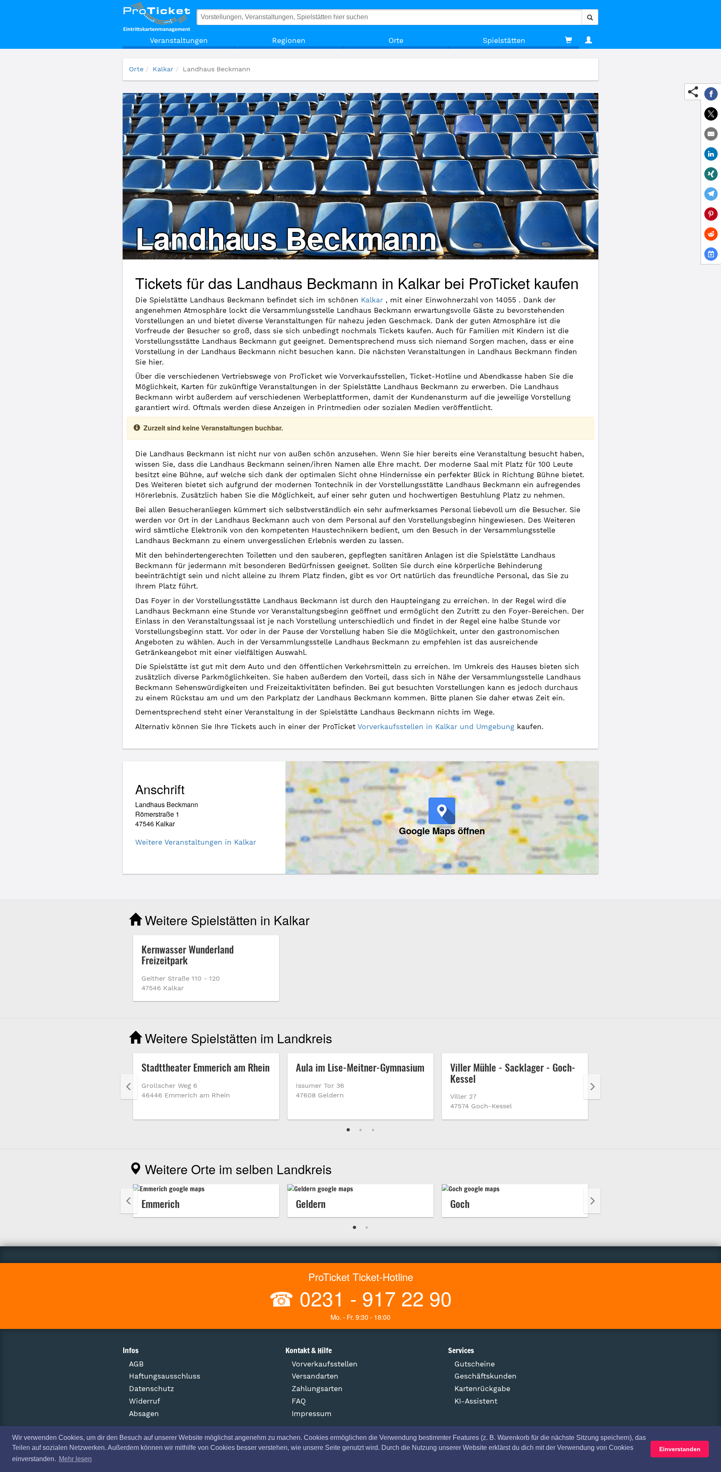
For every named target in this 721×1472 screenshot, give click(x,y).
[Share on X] (711, 114)
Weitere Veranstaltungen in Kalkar (195, 842)
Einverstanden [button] (680, 1449)
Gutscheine (474, 1364)
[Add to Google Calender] (711, 254)
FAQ (299, 1401)
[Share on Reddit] (711, 234)
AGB (136, 1364)
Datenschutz (151, 1388)
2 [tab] (360, 1130)
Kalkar (163, 69)
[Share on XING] (711, 174)
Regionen (288, 40)
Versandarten (315, 1376)
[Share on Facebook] (711, 94)
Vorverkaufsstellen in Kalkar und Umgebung (436, 726)
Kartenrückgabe (482, 1388)
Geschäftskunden (485, 1376)
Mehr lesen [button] (75, 1458)
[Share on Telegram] (711, 194)
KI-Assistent (475, 1401)
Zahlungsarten (317, 1388)
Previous (129, 1086)
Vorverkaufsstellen (325, 1364)
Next (592, 1086)
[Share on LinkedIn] (711, 154)
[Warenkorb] (568, 40)
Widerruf (144, 1401)
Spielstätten (504, 40)
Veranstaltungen (179, 40)
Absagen (144, 1413)
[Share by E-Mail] (711, 134)
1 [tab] (348, 1130)
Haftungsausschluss (164, 1376)
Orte (395, 40)
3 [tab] (373, 1130)
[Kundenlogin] (588, 40)
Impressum (312, 1413)
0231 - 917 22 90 (373, 1297)
